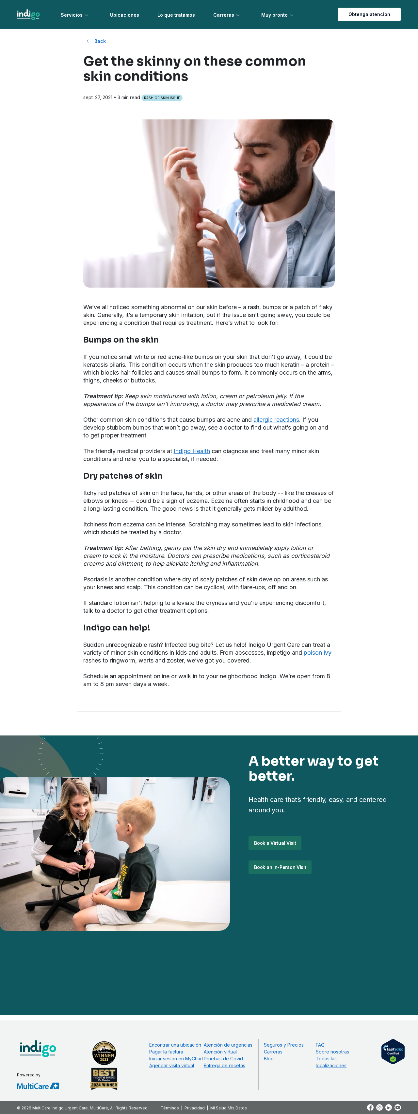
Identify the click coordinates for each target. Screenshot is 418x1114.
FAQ (320, 1045)
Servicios (72, 15)
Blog (269, 1058)
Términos (170, 1107)
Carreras (223, 15)
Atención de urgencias (228, 1045)
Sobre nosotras (332, 1051)
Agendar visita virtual (171, 1065)
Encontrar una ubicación (175, 1045)
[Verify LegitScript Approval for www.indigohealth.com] (393, 1051)
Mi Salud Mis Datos (228, 1107)
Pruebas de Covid (223, 1058)
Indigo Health (192, 451)
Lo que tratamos (176, 15)
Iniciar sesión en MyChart (176, 1058)
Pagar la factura (166, 1051)
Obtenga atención (369, 14)
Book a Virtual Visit (275, 843)
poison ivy (317, 652)
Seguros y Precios (284, 1045)
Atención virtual (220, 1051)
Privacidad (195, 1107)
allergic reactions (276, 419)
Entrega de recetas (224, 1065)
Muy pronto (274, 15)
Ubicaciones (124, 15)
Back (100, 41)
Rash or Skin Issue (162, 98)
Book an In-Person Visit (280, 867)
